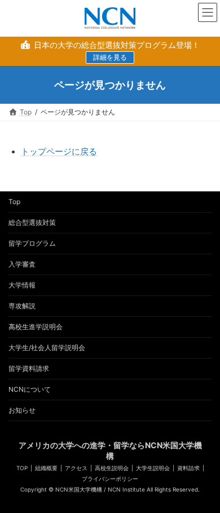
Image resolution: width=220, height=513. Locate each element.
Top (14, 201)
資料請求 (188, 468)
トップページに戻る (59, 152)
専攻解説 (22, 306)
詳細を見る (110, 57)
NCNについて (29, 389)
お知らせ (22, 410)
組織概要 (46, 468)
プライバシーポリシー (110, 478)
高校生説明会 (112, 468)
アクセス (76, 468)
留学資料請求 (28, 368)
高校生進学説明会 (35, 326)
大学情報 (22, 285)
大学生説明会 (153, 468)
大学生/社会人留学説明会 (46, 347)
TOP (22, 468)
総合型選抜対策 (32, 222)
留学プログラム (32, 243)
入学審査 (22, 264)
